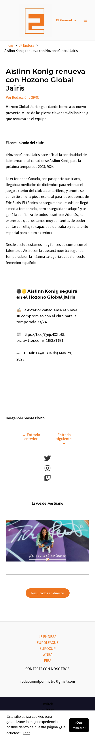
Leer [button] (26, 733)
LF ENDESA (47, 636)
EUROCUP (48, 648)
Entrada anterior (31, 437)
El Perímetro (66, 20)
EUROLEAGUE (48, 642)
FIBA (47, 660)
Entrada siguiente (64, 439)
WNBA (47, 654)
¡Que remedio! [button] (79, 725)
